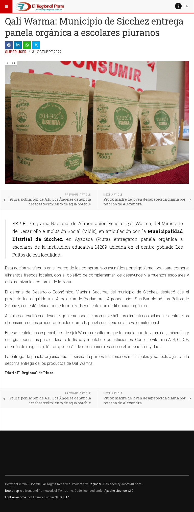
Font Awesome (15, 497)
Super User (16, 52)
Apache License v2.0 (118, 491)
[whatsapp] (27, 45)
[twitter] (36, 45)
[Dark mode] (187, 6)
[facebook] (9, 45)
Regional (95, 484)
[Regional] (40, 6)
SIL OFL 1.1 (62, 497)
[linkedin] (18, 45)
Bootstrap (12, 491)
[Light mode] (178, 6)
